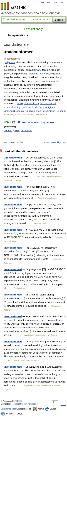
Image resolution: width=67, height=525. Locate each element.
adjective (10, 62)
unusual (61, 110)
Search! (59, 19)
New (16, 130)
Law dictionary (33, 29)
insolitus (33, 73)
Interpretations (18, 35)
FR (61, 2)
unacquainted (33, 110)
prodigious (49, 107)
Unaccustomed (13, 157)
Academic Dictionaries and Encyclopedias (31, 13)
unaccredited (16, 142)
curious (37, 107)
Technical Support (19, 404)
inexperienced (48, 103)
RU (42, 2)
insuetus (44, 73)
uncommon (49, 110)
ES (55, 2)
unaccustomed (13, 186)
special (20, 110)
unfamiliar (26, 130)
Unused (8, 130)
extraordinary (31, 103)
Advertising (33, 404)
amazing (9, 110)
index (20, 103)
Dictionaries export (9, 409)
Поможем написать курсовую (36, 122)
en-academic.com (14, 6)
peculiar (26, 107)
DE (48, 2)
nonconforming (12, 107)
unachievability (52, 142)
